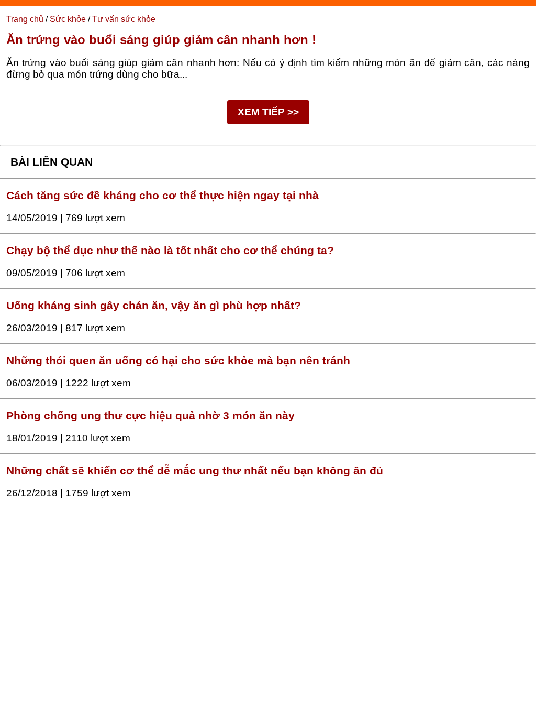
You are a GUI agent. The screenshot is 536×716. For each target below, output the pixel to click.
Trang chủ (24, 19)
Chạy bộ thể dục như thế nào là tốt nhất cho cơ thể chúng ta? (170, 250)
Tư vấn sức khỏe (123, 19)
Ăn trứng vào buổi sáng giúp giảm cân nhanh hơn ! (161, 39)
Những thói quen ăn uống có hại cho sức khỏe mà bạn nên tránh (178, 360)
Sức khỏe (68, 19)
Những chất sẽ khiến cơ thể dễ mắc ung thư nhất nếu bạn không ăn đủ (194, 470)
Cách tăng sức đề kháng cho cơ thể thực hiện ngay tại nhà (162, 195)
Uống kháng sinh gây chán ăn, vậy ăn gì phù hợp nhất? (153, 305)
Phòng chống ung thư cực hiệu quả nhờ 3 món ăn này (150, 415)
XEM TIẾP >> (268, 111)
